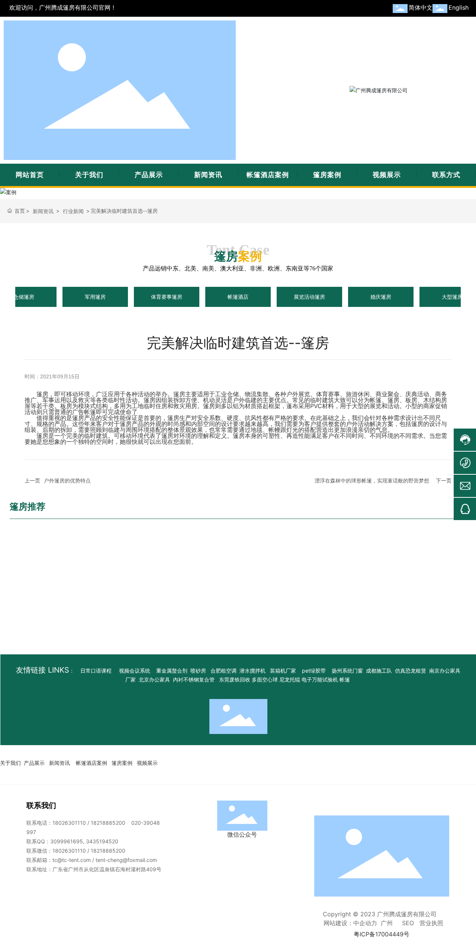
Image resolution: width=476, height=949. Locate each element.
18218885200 (108, 823)
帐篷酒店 (238, 297)
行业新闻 (73, 211)
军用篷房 (95, 297)
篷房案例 (327, 175)
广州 (387, 923)
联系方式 (446, 175)
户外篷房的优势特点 (67, 480)
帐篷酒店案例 (268, 175)
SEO (408, 923)
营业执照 (431, 923)
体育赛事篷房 (166, 297)
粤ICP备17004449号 (381, 934)
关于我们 (89, 175)
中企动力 (365, 923)
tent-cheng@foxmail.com (126, 860)
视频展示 (387, 175)
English (458, 7)
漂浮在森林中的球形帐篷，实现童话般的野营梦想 (372, 480)
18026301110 (69, 823)
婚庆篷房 (380, 297)
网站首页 (30, 175)
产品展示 (149, 175)
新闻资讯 (208, 175)
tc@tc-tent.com (71, 860)
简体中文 (420, 7)
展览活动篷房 (309, 297)
